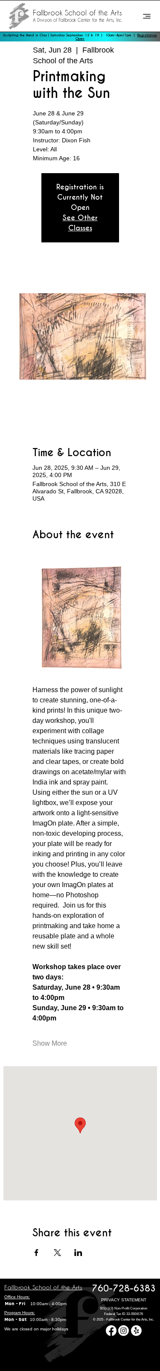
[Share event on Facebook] (36, 1252)
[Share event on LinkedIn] (78, 1252)
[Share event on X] (57, 1252)
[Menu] (146, 16)
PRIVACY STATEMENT (123, 1299)
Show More (49, 1043)
